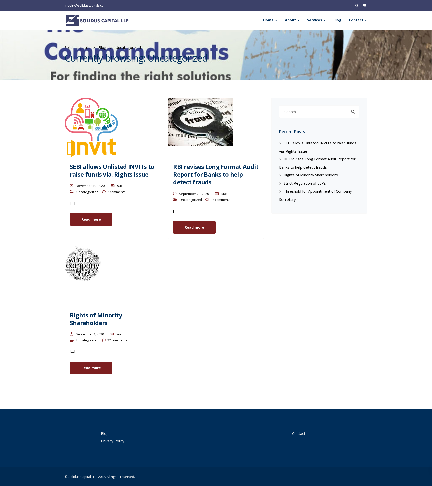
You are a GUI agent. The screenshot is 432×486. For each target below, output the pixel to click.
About (290, 20)
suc (119, 185)
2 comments (117, 192)
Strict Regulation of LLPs (305, 183)
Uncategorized (87, 192)
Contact (356, 20)
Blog (338, 20)
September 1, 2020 (90, 334)
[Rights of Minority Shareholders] (83, 263)
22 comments (118, 340)
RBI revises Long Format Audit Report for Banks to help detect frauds (215, 174)
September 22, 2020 (194, 193)
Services (314, 20)
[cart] (364, 5)
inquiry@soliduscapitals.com (85, 5)
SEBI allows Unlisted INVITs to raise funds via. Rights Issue (112, 170)
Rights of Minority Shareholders (96, 319)
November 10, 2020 (90, 185)
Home (268, 20)
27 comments (221, 199)
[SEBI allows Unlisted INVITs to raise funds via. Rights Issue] (91, 126)
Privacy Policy (112, 440)
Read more (91, 219)
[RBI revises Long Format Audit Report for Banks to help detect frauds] (200, 121)
